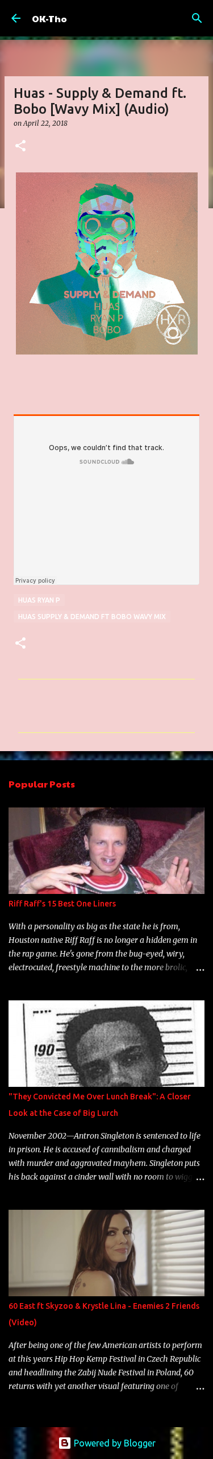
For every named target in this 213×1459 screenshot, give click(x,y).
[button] (20, 146)
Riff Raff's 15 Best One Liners (62, 903)
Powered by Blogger (114, 1443)
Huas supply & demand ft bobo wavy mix (92, 616)
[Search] (197, 18)
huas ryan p (39, 600)
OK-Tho (49, 18)
